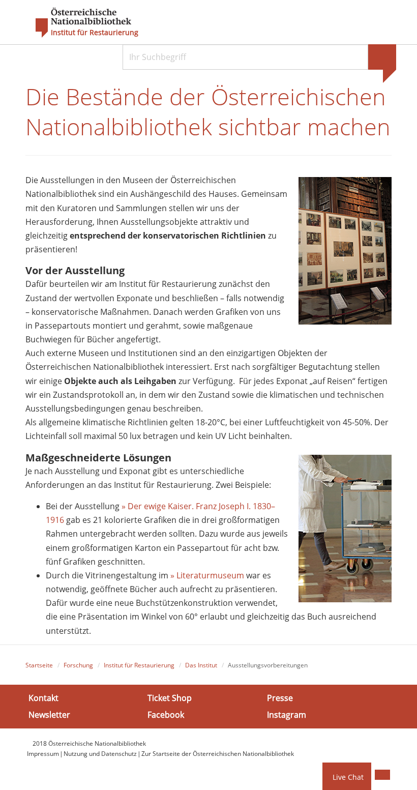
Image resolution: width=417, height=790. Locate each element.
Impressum (43, 753)
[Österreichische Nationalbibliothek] (78, 23)
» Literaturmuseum (207, 575)
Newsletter (49, 714)
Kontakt (43, 697)
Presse (280, 697)
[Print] (382, 775)
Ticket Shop (169, 697)
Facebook (165, 714)
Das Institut (201, 665)
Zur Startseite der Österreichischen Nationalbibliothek (217, 753)
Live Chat (348, 777)
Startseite (39, 665)
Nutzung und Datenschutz (100, 753)
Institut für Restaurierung (94, 32)
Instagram (286, 714)
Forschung (78, 665)
